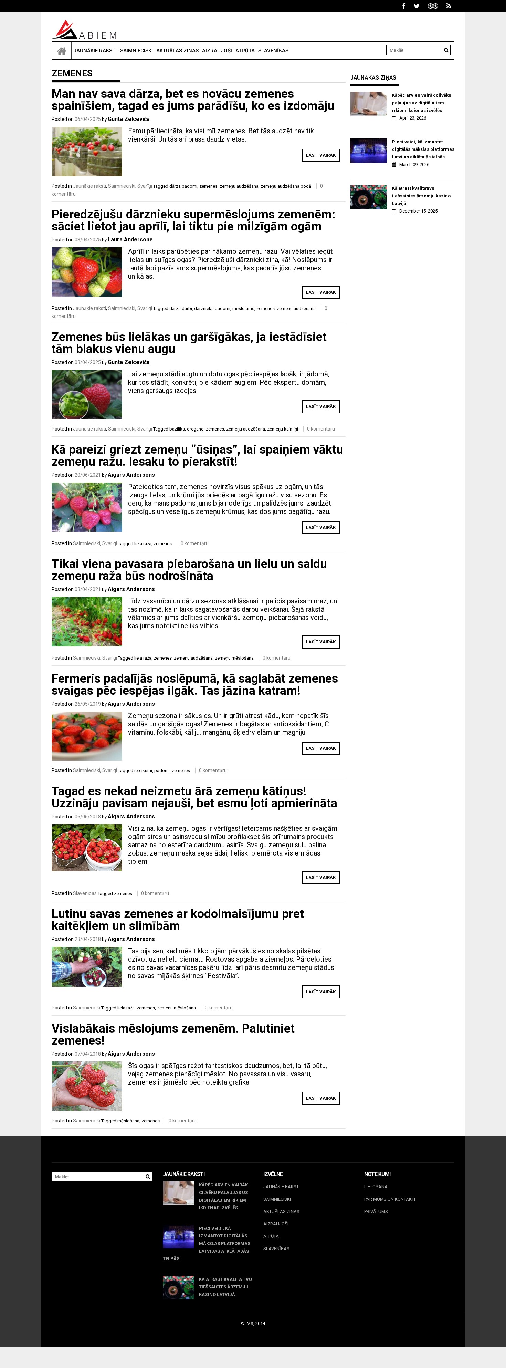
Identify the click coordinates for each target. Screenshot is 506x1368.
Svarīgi (144, 186)
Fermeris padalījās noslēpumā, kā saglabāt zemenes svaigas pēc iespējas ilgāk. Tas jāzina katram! (195, 685)
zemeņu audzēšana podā (286, 186)
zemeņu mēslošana (234, 658)
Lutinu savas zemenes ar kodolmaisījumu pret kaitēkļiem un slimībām (178, 920)
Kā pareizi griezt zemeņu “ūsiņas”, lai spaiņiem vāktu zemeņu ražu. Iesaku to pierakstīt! (197, 456)
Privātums (376, 1211)
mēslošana (128, 1120)
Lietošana (376, 1186)
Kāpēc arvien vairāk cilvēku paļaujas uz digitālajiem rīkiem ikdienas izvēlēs (421, 103)
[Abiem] (62, 50)
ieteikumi (143, 770)
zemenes (208, 186)
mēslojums (243, 308)
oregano (195, 429)
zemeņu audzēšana (239, 186)
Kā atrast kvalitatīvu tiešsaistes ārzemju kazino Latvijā (421, 196)
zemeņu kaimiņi (282, 429)
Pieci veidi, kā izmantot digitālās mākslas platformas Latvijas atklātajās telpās (423, 149)
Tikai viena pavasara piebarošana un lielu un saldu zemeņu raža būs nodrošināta (189, 570)
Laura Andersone (130, 239)
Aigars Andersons (131, 474)
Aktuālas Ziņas (177, 51)
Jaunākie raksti (95, 51)
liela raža (142, 543)
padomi (162, 770)
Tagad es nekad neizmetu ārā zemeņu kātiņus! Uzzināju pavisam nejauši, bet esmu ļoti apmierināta (194, 797)
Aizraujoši (217, 51)
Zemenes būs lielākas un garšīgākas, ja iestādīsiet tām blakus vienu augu (189, 343)
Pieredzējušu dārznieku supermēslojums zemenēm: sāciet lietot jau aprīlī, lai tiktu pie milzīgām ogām (193, 220)
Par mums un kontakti (389, 1199)
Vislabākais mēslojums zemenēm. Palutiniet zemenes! (173, 1035)
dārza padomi (183, 186)
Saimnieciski (136, 51)
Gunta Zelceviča (129, 119)
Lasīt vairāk (321, 155)
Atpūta (245, 51)
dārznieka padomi (212, 308)
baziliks (177, 429)
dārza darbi (180, 308)
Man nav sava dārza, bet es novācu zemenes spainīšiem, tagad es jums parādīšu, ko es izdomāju (193, 100)
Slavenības (273, 51)
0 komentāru (321, 429)
